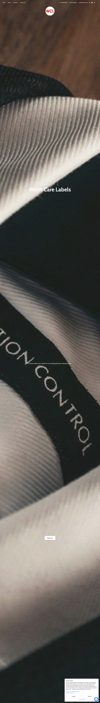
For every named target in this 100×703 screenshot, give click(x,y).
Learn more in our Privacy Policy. (72, 691)
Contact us (22, 2)
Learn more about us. (70, 693)
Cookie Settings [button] (81, 699)
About (9, 2)
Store (4, 2)
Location (15, 2)
